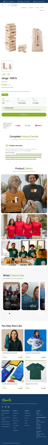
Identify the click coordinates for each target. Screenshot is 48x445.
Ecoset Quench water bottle (10, 353)
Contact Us (27, 425)
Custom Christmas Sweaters (33, 353)
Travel (14, 427)
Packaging (15, 430)
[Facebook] (3, 407)
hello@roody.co (39, 414)
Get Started (14, 5)
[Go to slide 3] (7, 313)
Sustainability (27, 415)
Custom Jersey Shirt (6, 424)
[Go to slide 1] (3, 313)
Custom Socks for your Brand (10, 384)
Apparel (14, 415)
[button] (2, 5)
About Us (27, 418)
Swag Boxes (15, 413)
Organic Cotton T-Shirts (32, 384)
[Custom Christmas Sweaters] (35, 340)
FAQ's (26, 420)
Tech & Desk (16, 425)
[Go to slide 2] (5, 313)
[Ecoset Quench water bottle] (12, 340)
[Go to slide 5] (11, 313)
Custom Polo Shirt (5, 421)
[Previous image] (3, 37)
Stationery (15, 422)
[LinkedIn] (9, 407)
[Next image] (44, 37)
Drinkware (15, 418)
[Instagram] (5, 407)
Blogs (26, 422)
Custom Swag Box (5, 426)
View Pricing (5, 94)
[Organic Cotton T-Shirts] (35, 371)
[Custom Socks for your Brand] (12, 371)
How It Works (27, 413)
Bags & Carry (16, 420)
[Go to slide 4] (9, 313)
